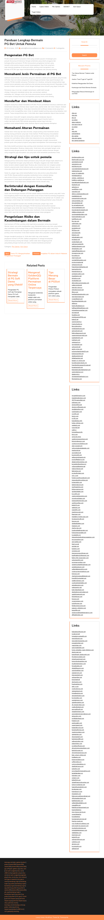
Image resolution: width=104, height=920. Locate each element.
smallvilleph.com (77, 242)
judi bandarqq (76, 134)
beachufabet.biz (76, 810)
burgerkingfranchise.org (79, 464)
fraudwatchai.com (77, 684)
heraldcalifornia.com (78, 730)
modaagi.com (76, 239)
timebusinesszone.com (79, 606)
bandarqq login (14, 881)
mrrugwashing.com (77, 539)
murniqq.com (8, 905)
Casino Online (44, 7)
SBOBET (66, 7)
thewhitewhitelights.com (79, 301)
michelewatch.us (77, 176)
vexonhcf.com (76, 192)
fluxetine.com (76, 315)
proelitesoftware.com (78, 746)
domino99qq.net (77, 405)
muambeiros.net (76, 276)
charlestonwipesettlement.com (81, 576)
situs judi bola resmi (10, 903)
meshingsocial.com (77, 512)
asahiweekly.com (77, 723)
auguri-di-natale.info (78, 173)
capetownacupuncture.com (80, 439)
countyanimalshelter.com (79, 583)
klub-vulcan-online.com (79, 755)
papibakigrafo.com (77, 338)
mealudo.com (76, 526)
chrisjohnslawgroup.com (79, 753)
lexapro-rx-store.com (78, 361)
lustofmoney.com (77, 603)
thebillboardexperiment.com (80, 807)
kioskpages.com (76, 789)
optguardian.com (77, 677)
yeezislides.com (76, 645)
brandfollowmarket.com (79, 578)
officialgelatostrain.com (79, 798)
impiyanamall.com (77, 675)
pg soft (6, 869)
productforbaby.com (78, 473)
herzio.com (75, 416)
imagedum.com (76, 794)
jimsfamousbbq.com (78, 157)
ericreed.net (75, 313)
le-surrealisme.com (77, 205)
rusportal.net (76, 428)
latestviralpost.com (77, 485)
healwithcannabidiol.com (79, 787)
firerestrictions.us (77, 271)
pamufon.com (76, 769)
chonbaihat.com (76, 281)
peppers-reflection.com (79, 608)
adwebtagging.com (77, 585)
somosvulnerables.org (79, 764)
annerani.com (76, 226)
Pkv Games (56, 7)
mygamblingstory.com (78, 396)
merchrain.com (76, 835)
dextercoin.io (76, 374)
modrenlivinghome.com (79, 828)
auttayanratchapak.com (79, 457)
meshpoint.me (76, 450)
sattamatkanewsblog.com (79, 569)
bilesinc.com (75, 235)
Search (84, 42)
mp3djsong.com (77, 166)
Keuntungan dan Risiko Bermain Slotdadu (84, 88)
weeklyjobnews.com (78, 581)
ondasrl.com (75, 778)
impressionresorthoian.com (80, 553)
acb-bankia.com (76, 542)
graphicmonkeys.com (78, 732)
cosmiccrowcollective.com (80, 444)
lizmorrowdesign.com (78, 785)
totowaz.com (76, 574)
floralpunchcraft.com (78, 519)
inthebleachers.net (77, 358)
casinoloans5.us (77, 322)
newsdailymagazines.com (79, 641)
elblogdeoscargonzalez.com (80, 283)
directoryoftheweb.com (79, 407)
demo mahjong (76, 122)
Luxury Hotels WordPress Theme (46, 917)
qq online (74, 120)
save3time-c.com (77, 189)
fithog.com (75, 292)
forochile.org (76, 255)
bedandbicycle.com (77, 728)
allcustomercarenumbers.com (81, 748)
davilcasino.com (76, 682)
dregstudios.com (77, 249)
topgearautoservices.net (79, 819)
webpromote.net (77, 285)
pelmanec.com (76, 402)
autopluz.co (75, 187)
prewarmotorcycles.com (79, 198)
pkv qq (74, 118)
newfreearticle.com (77, 487)
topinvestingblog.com (78, 217)
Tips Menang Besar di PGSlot (54, 277)
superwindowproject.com (79, 335)
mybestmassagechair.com (79, 310)
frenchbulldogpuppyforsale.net (81, 365)
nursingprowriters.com (79, 562)
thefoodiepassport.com (79, 333)
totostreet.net (76, 680)
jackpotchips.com (77, 744)
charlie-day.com (76, 528)
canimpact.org (76, 342)
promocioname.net (77, 262)
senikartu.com (76, 425)
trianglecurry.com (77, 792)
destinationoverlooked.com (80, 592)
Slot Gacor (77, 7)
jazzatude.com (76, 228)
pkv (73, 129)
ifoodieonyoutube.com (78, 657)
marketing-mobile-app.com (80, 517)
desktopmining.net (77, 356)
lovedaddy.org (76, 535)
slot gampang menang (11, 911)
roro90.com (75, 414)
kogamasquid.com (77, 367)
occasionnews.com (77, 601)
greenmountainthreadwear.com (81, 565)
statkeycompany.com (78, 212)
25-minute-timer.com (78, 705)
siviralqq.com (76, 551)
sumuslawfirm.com (77, 560)
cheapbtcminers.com (78, 712)
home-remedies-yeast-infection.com (83, 650)
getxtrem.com (76, 508)
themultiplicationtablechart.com (81, 370)
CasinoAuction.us (77, 324)
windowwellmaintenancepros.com (82, 613)
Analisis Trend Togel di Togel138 (82, 79)
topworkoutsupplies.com (79, 661)
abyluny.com (75, 844)
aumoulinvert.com (77, 331)
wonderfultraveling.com (79, 260)
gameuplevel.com (77, 691)
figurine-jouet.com (77, 821)
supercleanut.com (77, 725)
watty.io (74, 430)
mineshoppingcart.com (78, 659)
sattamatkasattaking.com (79, 803)
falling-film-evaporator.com (80, 558)
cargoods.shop (76, 437)
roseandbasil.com (77, 299)
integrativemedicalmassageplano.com (83, 537)
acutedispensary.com (78, 567)
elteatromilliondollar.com (79, 462)
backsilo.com (76, 549)
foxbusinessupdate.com (79, 533)
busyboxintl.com (77, 455)
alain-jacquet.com (77, 446)
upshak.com (75, 546)
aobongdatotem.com (78, 648)
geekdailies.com (76, 833)
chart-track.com (76, 258)
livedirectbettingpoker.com (80, 530)
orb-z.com (75, 476)
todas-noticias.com (77, 423)
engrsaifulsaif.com (77, 709)
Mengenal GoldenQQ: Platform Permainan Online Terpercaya (34, 280)
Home (34, 7)
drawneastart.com (77, 737)
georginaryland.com (78, 297)
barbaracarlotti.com (78, 354)
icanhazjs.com (76, 340)
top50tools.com (76, 219)
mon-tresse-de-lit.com (79, 812)
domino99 (12, 864)
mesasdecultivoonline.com (80, 480)
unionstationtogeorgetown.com (81, 714)
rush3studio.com (77, 412)
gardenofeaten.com (77, 491)
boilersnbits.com (77, 482)
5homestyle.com (77, 379)
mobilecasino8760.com (79, 317)
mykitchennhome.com (78, 329)
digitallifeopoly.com (78, 668)
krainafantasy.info (77, 421)
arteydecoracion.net (78, 290)
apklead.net (75, 849)
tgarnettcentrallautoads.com (80, 182)
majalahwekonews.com (79, 398)
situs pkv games (76, 138)
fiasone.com (75, 521)
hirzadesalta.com (77, 666)
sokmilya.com (76, 842)
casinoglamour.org (77, 372)
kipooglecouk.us (77, 326)
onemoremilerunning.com (79, 496)
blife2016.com (76, 780)
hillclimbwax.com (77, 597)
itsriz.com (75, 434)
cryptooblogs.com (77, 689)
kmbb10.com (76, 505)
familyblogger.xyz (77, 750)
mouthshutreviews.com (79, 664)
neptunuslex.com (77, 171)
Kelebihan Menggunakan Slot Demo (82, 83)
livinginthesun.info (77, 432)
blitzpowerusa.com (77, 489)
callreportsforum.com (78, 839)
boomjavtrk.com (76, 846)
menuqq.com (8, 862)
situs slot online (20, 877)
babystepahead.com (78, 590)
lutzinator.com (76, 775)
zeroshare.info (76, 233)
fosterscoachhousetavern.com (81, 478)
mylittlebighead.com (78, 718)
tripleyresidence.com (78, 760)
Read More (13, 300)
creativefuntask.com (78, 707)
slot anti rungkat (10, 871)
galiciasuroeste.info (77, 244)
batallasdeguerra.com (78, 246)
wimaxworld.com (77, 265)
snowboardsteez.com (78, 498)
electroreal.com (76, 652)
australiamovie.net (77, 162)
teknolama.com (76, 471)
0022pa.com (75, 230)
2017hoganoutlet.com (78, 400)
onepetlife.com (76, 805)
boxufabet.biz (76, 817)
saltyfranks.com (76, 224)
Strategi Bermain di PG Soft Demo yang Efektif (15, 278)
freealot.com (75, 721)
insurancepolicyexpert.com (80, 210)
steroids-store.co (77, 287)
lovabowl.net (76, 634)
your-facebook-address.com (80, 823)
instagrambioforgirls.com (79, 501)
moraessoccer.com (77, 253)
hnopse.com (75, 599)
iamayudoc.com (76, 716)
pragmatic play (16, 873)
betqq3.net (75, 319)
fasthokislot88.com (77, 739)
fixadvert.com (76, 185)
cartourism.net (76, 347)
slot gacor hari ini (77, 124)
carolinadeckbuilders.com (79, 214)
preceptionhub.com (77, 643)
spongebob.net (76, 453)
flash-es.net (75, 544)
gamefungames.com (78, 702)
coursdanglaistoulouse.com (80, 169)
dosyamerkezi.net (77, 203)
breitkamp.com (76, 757)
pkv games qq (14, 869)
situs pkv (74, 115)
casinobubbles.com (77, 670)
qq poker (11, 884)
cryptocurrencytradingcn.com (80, 571)
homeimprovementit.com (79, 636)
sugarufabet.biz (76, 814)
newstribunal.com (77, 638)
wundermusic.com (77, 700)
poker (23, 862)
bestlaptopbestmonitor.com (80, 294)
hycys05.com (76, 494)
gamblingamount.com (78, 594)
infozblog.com (76, 278)
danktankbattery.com (78, 523)
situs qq (74, 113)
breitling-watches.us (78, 180)
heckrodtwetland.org (78, 306)
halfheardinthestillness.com (80, 308)
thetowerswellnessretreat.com (81, 796)
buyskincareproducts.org (79, 363)
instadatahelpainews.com (79, 830)
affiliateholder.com (77, 615)
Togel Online (36, 12)
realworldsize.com (77, 469)
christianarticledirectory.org (80, 376)
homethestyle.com (77, 693)
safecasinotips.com (77, 741)
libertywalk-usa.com (78, 160)
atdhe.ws (74, 303)
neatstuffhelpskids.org (78, 251)
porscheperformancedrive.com (81, 771)
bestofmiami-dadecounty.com (81, 654)
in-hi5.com (75, 418)
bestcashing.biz (76, 269)
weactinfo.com (76, 510)
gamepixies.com (77, 734)
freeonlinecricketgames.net (80, 267)
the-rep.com (75, 221)
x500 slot (7, 873)
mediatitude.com (77, 196)
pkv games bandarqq (78, 140)
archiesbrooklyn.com (78, 274)
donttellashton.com (77, 409)
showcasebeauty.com (78, 207)
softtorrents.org (76, 762)
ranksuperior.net (77, 587)
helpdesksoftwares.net (79, 632)
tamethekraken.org (77, 773)
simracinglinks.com (77, 201)
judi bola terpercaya (11, 898)
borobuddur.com (77, 698)
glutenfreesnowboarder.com (80, 782)
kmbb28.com (76, 837)
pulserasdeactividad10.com (80, 351)
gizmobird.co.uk (76, 164)
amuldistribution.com (78, 696)
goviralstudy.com (77, 345)
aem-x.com (75, 686)
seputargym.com (77, 673)
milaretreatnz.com (77, 237)
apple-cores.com (77, 349)
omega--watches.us (78, 178)
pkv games (75, 136)
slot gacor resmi (21, 896)
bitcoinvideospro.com (78, 441)
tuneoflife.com (76, 610)
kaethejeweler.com (77, 801)
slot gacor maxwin (10, 879)
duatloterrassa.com (77, 766)
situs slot (23, 869)
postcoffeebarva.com (78, 460)
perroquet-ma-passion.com (80, 826)
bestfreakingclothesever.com (80, 555)
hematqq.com (18, 905)
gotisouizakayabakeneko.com (80, 448)
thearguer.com (76, 514)
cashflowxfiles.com (77, 503)
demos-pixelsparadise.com (80, 194)
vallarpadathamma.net (78, 466)
